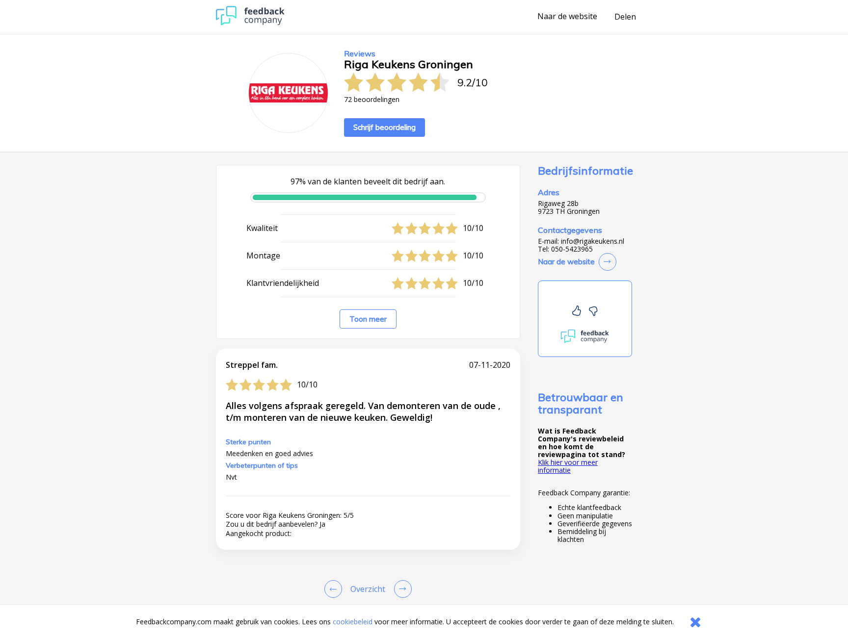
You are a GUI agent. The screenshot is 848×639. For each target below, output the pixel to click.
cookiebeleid (352, 621)
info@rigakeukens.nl (592, 241)
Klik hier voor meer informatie (568, 466)
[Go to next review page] (401, 589)
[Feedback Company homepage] (250, 23)
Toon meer (368, 319)
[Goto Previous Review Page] (335, 589)
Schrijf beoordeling (384, 127)
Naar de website (567, 17)
